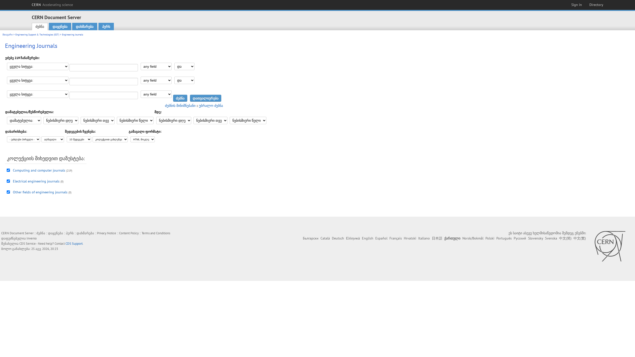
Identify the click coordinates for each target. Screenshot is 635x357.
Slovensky (535, 238)
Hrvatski (410, 238)
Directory (596, 4)
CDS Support (74, 243)
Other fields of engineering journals (40, 192)
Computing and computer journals (39, 170)
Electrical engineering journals (36, 181)
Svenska (551, 238)
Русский (520, 238)
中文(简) (565, 238)
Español (381, 238)
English (367, 238)
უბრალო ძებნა (211, 105)
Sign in (576, 4)
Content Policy (129, 233)
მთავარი (7, 34)
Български (310, 238)
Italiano (424, 238)
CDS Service (27, 243)
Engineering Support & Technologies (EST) (37, 34)
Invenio (32, 238)
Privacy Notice (106, 233)
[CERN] (610, 246)
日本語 (437, 238)
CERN (52, 4)
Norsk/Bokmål (472, 238)
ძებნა (39, 26)
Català (325, 238)
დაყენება (60, 26)
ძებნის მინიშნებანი (180, 105)
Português (504, 238)
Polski (489, 238)
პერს (106, 26)
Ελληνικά (353, 238)
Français (395, 238)
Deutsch (338, 238)
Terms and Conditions (156, 233)
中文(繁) (579, 238)
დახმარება (85, 26)
